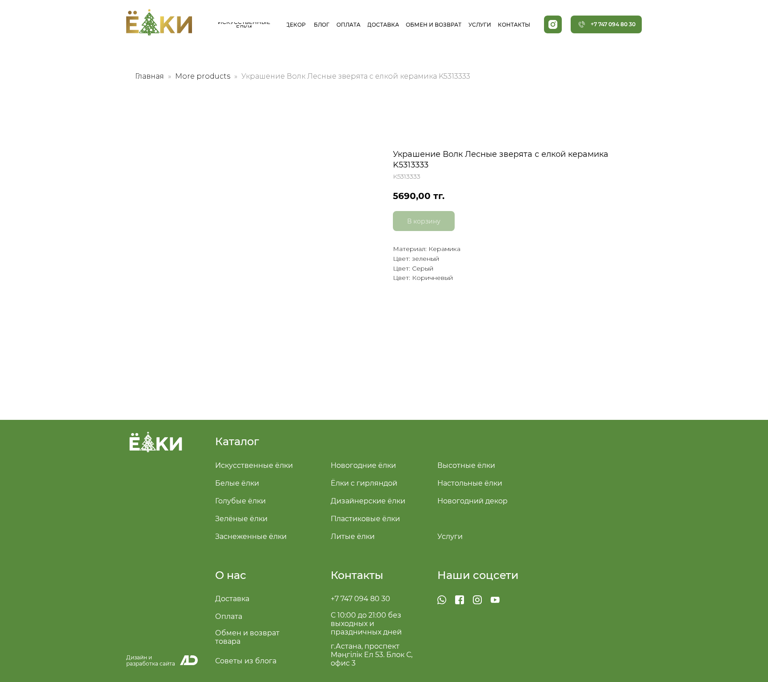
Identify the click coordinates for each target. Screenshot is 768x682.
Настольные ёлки (469, 483)
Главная (149, 76)
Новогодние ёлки (363, 465)
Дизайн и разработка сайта (150, 660)
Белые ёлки (237, 483)
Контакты (357, 575)
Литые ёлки (353, 536)
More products (203, 76)
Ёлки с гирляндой (364, 483)
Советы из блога (245, 661)
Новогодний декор (472, 501)
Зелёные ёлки (241, 518)
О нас (230, 575)
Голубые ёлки (240, 501)
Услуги (450, 536)
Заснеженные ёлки (251, 536)
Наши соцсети (478, 575)
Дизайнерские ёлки (368, 501)
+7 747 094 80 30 (360, 598)
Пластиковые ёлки (365, 518)
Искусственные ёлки (254, 465)
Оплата (228, 616)
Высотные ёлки (466, 465)
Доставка (232, 598)
